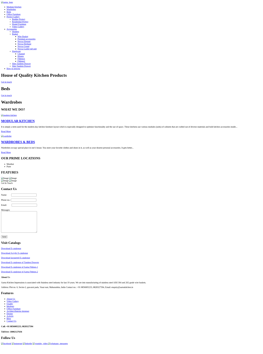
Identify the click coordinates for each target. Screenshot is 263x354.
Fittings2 (21, 61)
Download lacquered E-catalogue (15, 258)
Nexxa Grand (23, 46)
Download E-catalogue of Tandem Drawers (20, 262)
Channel (21, 54)
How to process (13, 68)
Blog (9, 318)
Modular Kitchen (14, 7)
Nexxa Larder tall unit (27, 49)
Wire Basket (23, 36)
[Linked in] (27, 343)
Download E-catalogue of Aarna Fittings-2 (19, 272)
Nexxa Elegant (24, 41)
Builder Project (18, 19)
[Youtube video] (40, 343)
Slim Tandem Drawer (21, 63)
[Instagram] (17, 343)
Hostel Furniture (19, 24)
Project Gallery (13, 17)
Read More (6, 131)
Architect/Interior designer (18, 311)
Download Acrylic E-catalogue (14, 253)
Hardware (16, 51)
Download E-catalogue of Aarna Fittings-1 (19, 267)
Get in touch (6, 82)
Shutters (15, 31)
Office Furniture (14, 14)
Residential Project (20, 22)
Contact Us (11, 321)
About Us (11, 299)
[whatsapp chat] (58, 343)
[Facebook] (6, 343)
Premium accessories (26, 39)
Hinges (21, 56)
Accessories (12, 29)
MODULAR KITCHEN (18, 121)
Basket (15, 34)
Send (4, 237)
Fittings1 (21, 59)
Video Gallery (18, 26)
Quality (10, 304)
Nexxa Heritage (24, 44)
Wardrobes (11, 9)
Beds (9, 12)
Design (10, 313)
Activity (10, 316)
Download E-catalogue (11, 248)
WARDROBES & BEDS (18, 142)
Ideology (10, 306)
